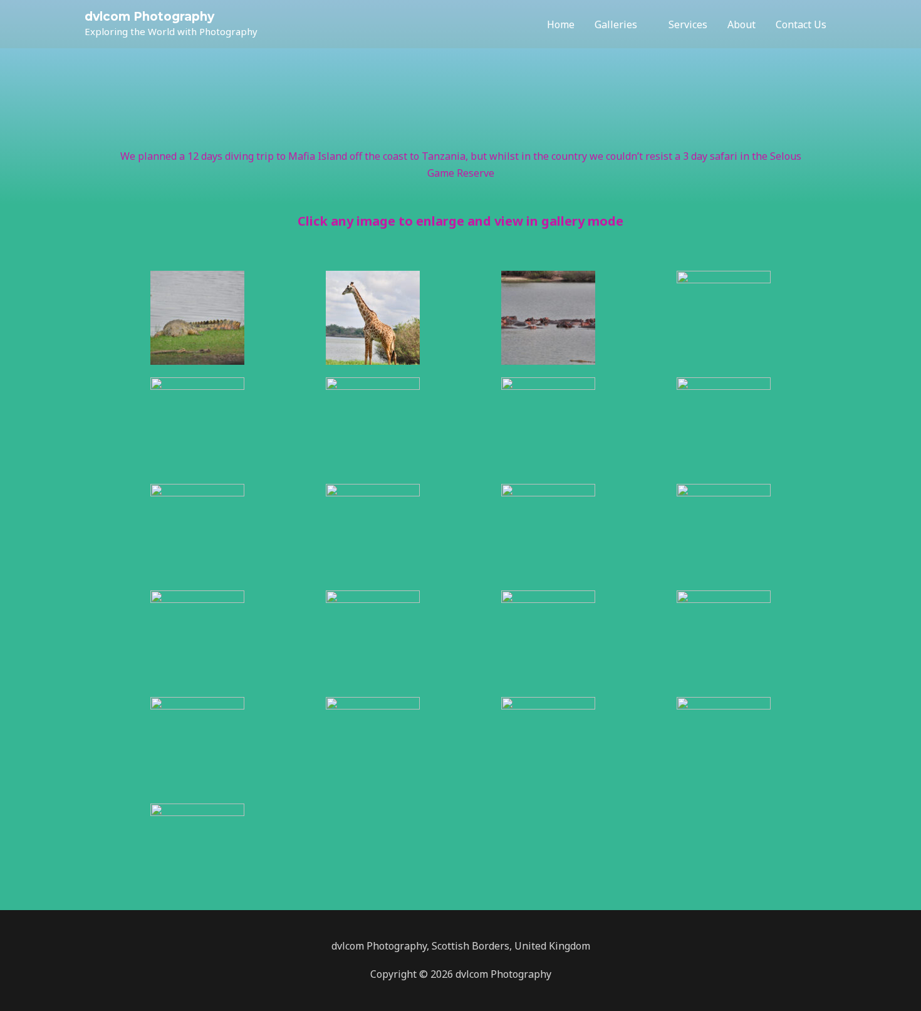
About (741, 24)
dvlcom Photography (149, 16)
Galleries (616, 24)
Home (561, 24)
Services (688, 24)
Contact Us (801, 24)
